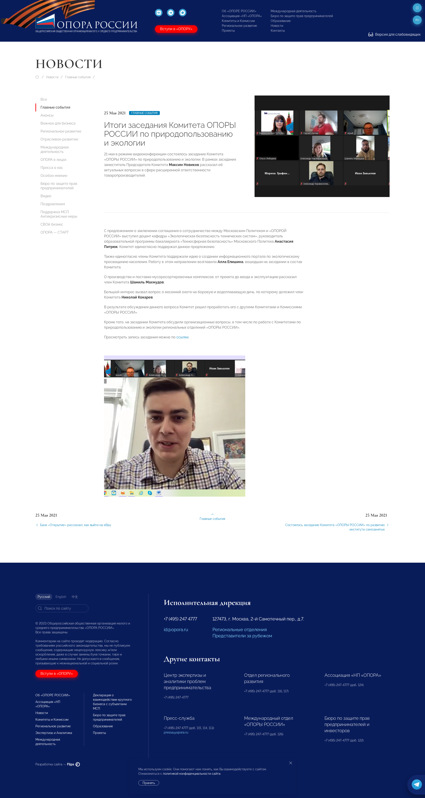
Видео (46, 196)
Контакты (278, 30)
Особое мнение (54, 176)
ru (417, 19)
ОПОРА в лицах (53, 160)
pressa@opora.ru (176, 732)
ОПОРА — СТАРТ (55, 232)
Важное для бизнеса (58, 123)
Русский (44, 597)
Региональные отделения (239, 629)
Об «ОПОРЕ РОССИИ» (239, 11)
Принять (149, 783)
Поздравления (53, 204)
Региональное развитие (239, 25)
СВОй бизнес (52, 224)
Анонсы (47, 115)
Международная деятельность (293, 11)
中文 (75, 597)
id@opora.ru (176, 629)
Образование (281, 21)
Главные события (78, 77)
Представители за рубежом (242, 635)
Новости (277, 25)
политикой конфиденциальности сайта (191, 773)
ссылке (182, 337)
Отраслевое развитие (59, 139)
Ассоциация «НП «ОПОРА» (242, 16)
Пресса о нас (52, 168)
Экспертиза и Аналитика (53, 733)
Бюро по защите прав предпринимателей (302, 16)
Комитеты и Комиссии (238, 21)
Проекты (228, 30)
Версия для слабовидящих (397, 34)
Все (44, 99)
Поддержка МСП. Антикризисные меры (59, 214)
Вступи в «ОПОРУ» (176, 29)
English (61, 597)
